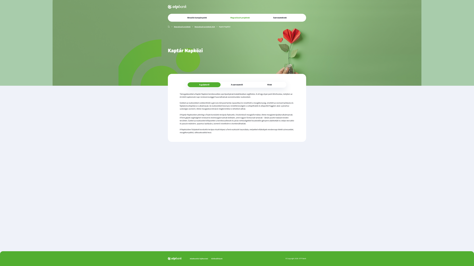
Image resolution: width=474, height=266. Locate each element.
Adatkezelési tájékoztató (199, 259)
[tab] (204, 84)
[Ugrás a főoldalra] (178, 7)
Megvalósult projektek (182, 27)
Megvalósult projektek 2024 (205, 27)
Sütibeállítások (216, 259)
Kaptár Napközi (224, 27)
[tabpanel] (237, 113)
